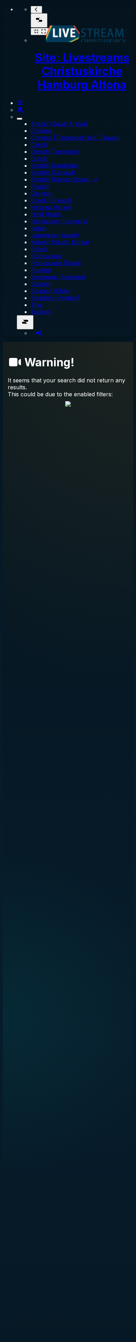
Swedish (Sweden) (55, 297)
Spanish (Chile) (51, 290)
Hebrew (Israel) (52, 207)
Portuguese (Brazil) (56, 262)
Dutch (39, 158)
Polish (39, 248)
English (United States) (61, 179)
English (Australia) (55, 165)
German (41, 193)
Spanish (41, 283)
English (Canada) (53, 172)
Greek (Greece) (51, 200)
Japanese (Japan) (55, 235)
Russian (41, 269)
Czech (39, 144)
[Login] (38, 332)
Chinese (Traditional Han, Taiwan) (75, 137)
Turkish (41, 311)
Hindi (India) (46, 214)
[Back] (36, 9)
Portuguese (46, 255)
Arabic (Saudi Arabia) (59, 123)
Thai (36, 304)
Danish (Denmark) (55, 151)
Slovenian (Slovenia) (58, 276)
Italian (38, 228)
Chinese (41, 130)
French (40, 186)
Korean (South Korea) (60, 242)
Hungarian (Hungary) (59, 221)
